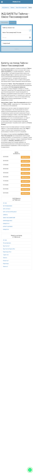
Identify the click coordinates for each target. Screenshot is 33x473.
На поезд (12, 22)
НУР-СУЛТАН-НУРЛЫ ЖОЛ (9, 211)
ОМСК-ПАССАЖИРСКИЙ (9, 217)
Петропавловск (7, 243)
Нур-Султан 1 (6, 246)
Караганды (6, 263)
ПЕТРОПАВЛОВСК (7, 206)
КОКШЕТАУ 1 (6, 223)
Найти (17, 49)
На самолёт (4, 22)
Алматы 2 (5, 266)
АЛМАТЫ (5, 214)
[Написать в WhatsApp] (30, 470)
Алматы (5, 257)
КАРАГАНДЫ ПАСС (7, 220)
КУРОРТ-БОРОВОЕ (8, 226)
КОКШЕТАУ (6, 229)
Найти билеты (25, 157)
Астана (5, 203)
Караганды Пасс (7, 251)
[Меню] (2, 2)
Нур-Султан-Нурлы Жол (9, 248)
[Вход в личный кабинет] (31, 2)
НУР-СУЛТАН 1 (7, 209)
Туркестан (6, 254)
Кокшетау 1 (6, 260)
